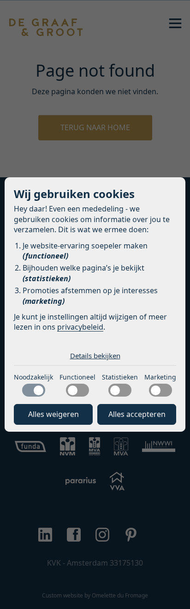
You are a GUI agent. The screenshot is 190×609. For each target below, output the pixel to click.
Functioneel (77, 377)
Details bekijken (95, 355)
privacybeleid (80, 327)
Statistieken (120, 377)
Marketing (160, 377)
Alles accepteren (137, 414)
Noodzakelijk (33, 377)
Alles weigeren (53, 414)
